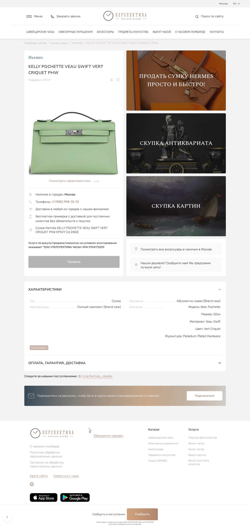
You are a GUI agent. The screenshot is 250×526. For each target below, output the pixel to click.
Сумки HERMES (157, 460)
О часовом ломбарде (190, 31)
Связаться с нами (66, 476)
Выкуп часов (162, 31)
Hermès (35, 58)
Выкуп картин (197, 455)
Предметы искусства (133, 31)
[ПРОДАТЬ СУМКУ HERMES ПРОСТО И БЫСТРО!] (176, 109)
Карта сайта (39, 476)
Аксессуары (105, 31)
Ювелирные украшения (76, 31)
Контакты (217, 31)
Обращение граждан (108, 436)
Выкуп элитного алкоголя (198, 462)
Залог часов (196, 449)
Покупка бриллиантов (202, 437)
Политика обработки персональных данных (46, 454)
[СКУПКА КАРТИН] (176, 235)
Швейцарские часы (40, 31)
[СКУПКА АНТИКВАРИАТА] (176, 172)
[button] (34, 16)
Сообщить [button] (142, 514)
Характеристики (45, 289)
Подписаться (204, 396)
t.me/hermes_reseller (97, 376)
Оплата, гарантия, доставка (57, 363)
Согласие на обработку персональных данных (47, 464)
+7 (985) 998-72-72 (65, 202)
